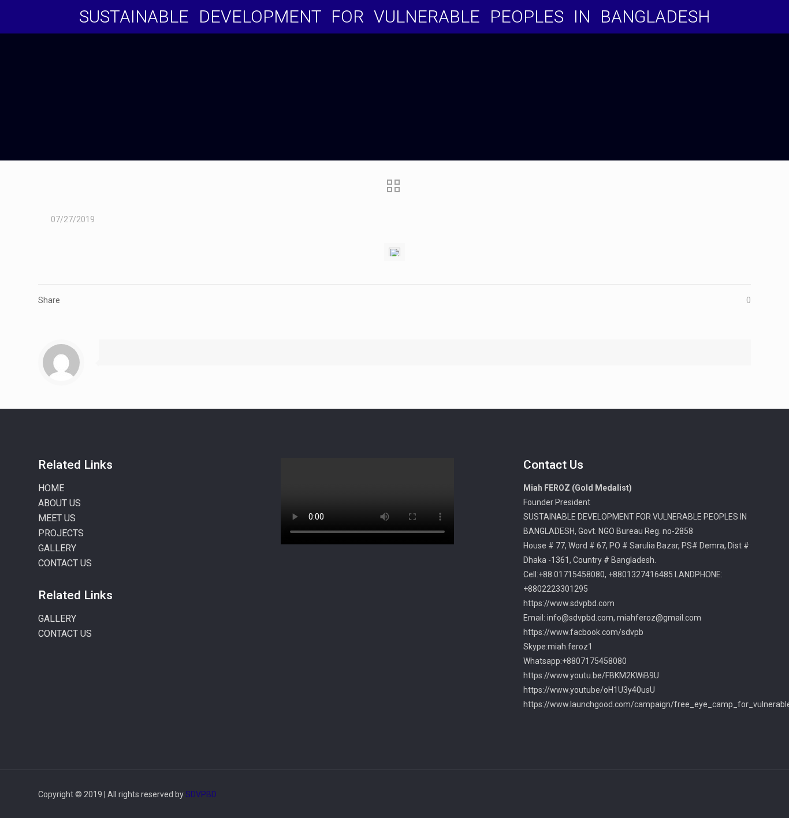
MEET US (57, 518)
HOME (51, 488)
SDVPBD (201, 794)
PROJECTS (61, 533)
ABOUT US (59, 503)
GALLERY (57, 548)
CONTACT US (65, 563)
